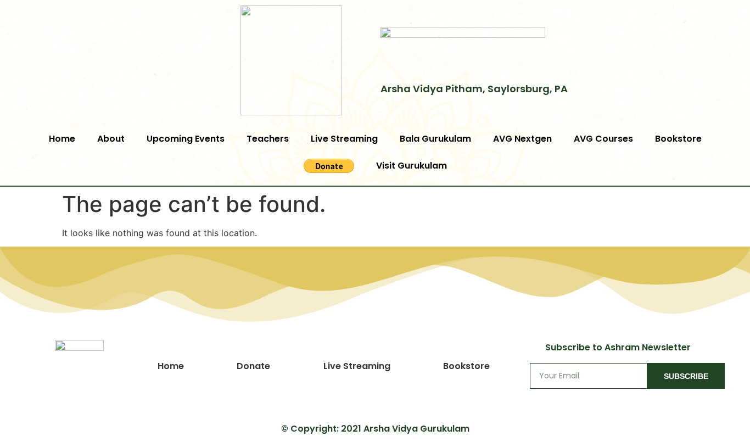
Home (62, 138)
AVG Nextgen (522, 138)
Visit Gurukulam (411, 165)
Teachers (268, 138)
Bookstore (678, 138)
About (111, 138)
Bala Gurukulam (435, 138)
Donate (253, 366)
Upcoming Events (186, 138)
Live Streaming (344, 138)
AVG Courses (603, 138)
